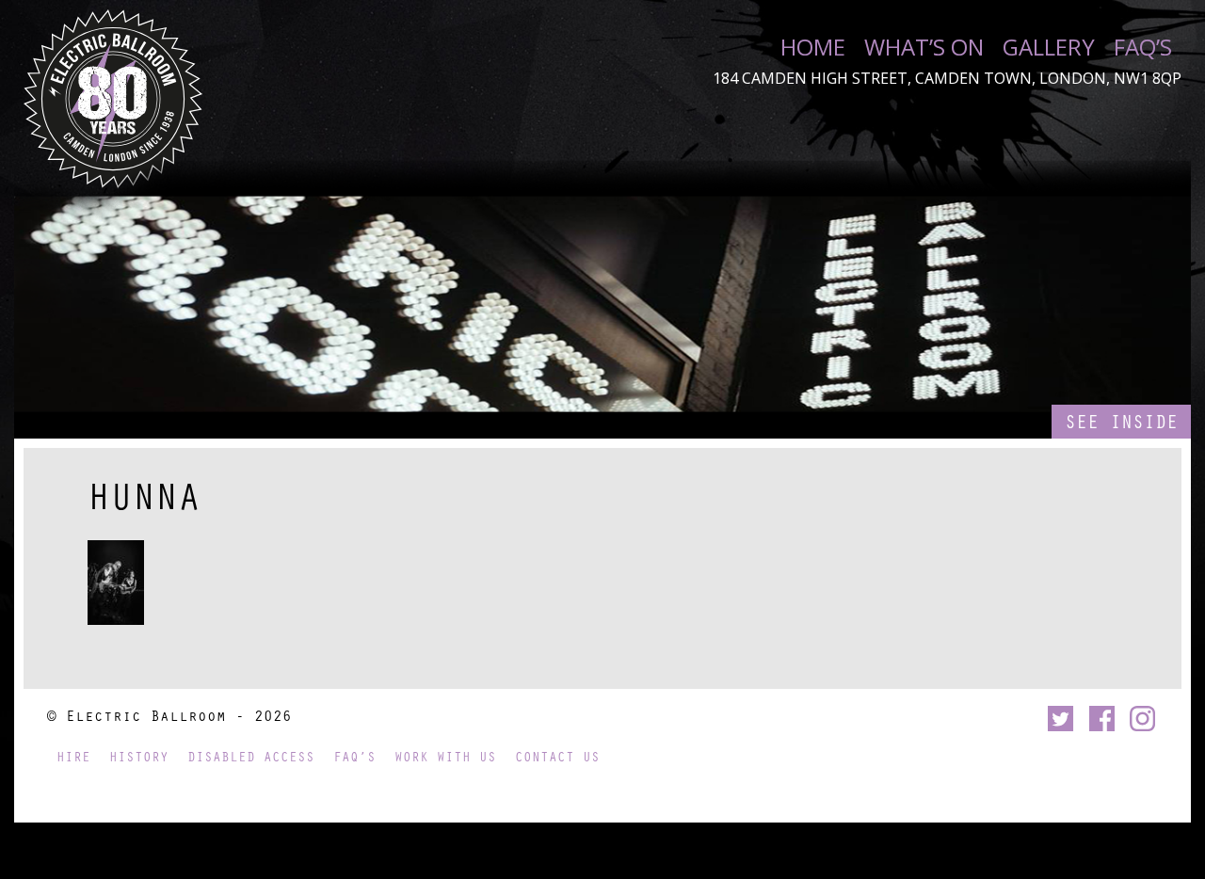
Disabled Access (250, 756)
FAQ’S (1143, 47)
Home (812, 47)
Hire (73, 756)
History (139, 756)
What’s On (924, 47)
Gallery (1049, 47)
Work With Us (445, 756)
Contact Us (557, 756)
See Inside (1121, 421)
